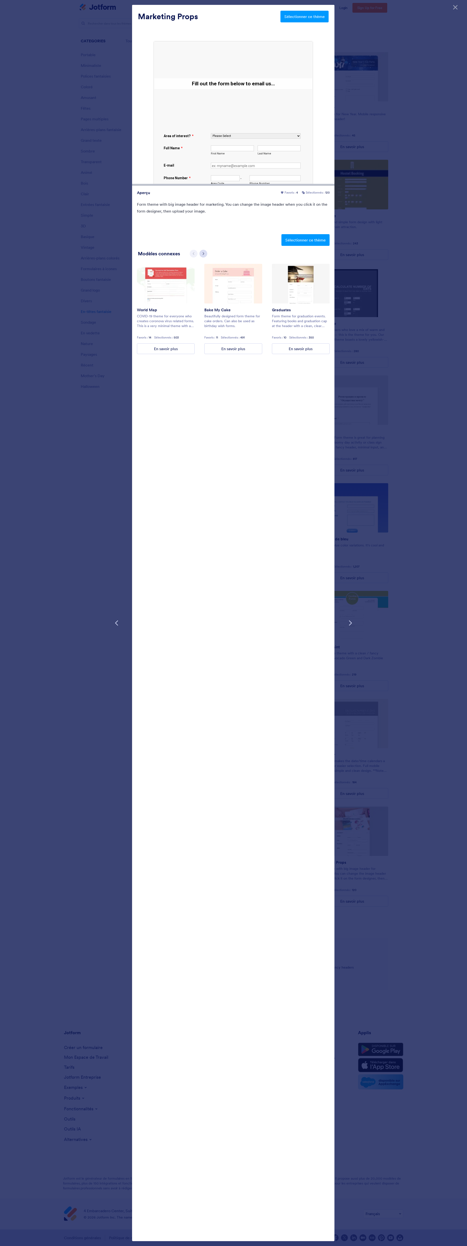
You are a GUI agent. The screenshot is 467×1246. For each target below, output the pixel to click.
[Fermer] (455, 7)
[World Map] (166, 283)
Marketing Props (168, 16)
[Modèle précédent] (117, 623)
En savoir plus (166, 348)
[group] (165, 309)
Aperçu (143, 192)
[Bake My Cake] (233, 283)
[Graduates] (301, 283)
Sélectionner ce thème (304, 16)
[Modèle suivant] (350, 623)
